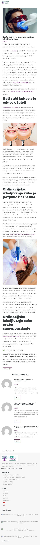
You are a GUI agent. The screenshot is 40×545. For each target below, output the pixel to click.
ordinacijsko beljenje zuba (11, 336)
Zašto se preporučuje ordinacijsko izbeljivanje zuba (18, 38)
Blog (4, 495)
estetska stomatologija (20, 82)
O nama (5, 493)
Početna (5, 491)
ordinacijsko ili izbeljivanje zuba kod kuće (21, 234)
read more (7, 368)
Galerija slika (6, 500)
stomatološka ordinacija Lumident (22, 91)
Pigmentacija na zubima (10, 107)
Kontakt (5, 498)
